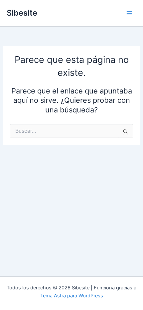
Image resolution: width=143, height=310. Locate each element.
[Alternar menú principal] (129, 13)
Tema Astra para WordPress (71, 296)
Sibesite (22, 13)
